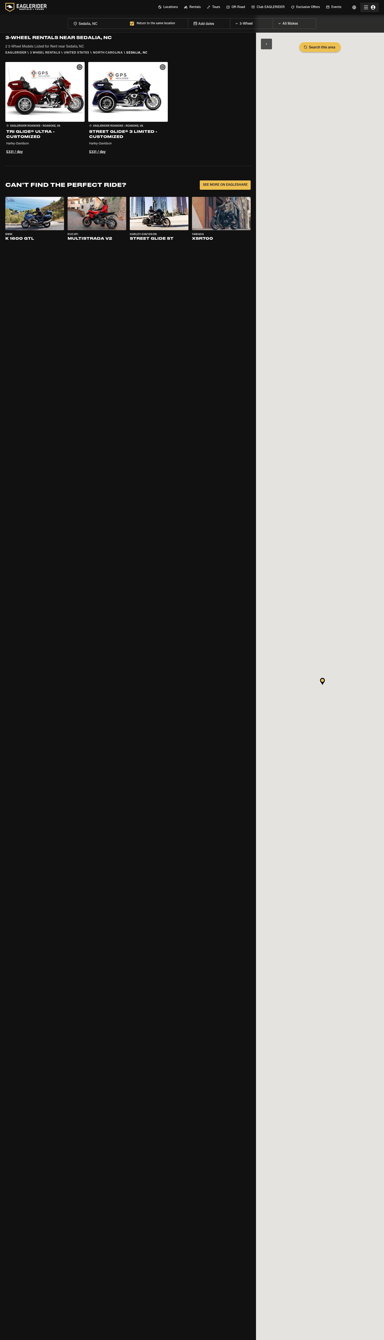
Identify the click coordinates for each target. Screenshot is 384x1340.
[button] (45, 108)
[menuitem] (168, 7)
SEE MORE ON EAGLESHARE (225, 185)
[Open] (272, 22)
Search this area (322, 47)
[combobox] (98, 23)
